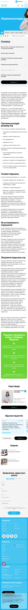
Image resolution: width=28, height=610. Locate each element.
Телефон (3, 482)
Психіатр (5, 42)
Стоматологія (17, 577)
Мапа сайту (5, 556)
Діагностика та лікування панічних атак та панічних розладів (12, 47)
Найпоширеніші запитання (5, 559)
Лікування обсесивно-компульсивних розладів (12, 58)
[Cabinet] (22, 5)
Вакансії (4, 530)
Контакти (4, 523)
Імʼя (2, 488)
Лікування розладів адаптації (9, 64)
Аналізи (16, 574)
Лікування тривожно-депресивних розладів (11, 75)
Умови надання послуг (22, 508)
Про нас (16, 523)
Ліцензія (4, 528)
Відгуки (21, 32)
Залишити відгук (7, 438)
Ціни (3, 554)
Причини (7, 32)
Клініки (3, 544)
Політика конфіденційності (12, 508)
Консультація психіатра (7, 53)
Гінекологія (4, 569)
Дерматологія (17, 572)
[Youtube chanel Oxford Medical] (4, 536)
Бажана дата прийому (6, 500)
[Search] (18, 5)
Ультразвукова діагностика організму (7, 575)
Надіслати (14, 513)
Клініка (3, 494)
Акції (3, 551)
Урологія (4, 572)
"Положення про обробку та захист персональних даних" (13, 600)
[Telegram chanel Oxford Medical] (15, 536)
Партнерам (17, 528)
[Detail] (14, 396)
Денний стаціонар (6, 577)
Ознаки (12, 32)
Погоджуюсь (14, 606)
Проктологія (17, 569)
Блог (15, 526)
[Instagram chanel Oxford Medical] (11, 536)
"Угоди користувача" (9, 599)
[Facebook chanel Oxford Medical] (7, 536)
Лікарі (16, 32)
